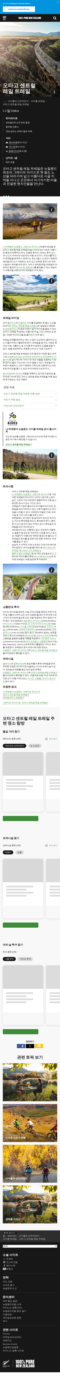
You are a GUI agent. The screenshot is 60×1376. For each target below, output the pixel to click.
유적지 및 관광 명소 (25, 267)
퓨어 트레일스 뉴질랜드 (37, 641)
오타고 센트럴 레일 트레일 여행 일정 (21, 394)
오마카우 (37, 357)
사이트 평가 (9, 1285)
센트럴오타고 (11, 329)
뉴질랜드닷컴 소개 (12, 1304)
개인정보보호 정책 (12, 1318)
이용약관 (7, 1314)
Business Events (10, 1344)
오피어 (27, 357)
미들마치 (22, 323)
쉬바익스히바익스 (27, 629)
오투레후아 (48, 357)
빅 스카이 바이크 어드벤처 (40, 624)
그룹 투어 (9, 959)
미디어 (6, 1334)
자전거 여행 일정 (11, 400)
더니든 (12, 147)
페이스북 (10, 1266)
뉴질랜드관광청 (10, 1347)
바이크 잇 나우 (9, 624)
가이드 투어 (25, 959)
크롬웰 (38, 678)
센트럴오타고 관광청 (13, 697)
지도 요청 (7, 1282)
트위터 (9, 1259)
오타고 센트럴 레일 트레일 (25, 326)
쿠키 (5, 1321)
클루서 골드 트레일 (22, 553)
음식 (53, 253)
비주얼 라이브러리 (12, 1337)
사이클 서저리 (26, 627)
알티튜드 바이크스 (33, 621)
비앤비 (8, 852)
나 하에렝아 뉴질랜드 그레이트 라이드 (21, 246)
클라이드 (11, 323)
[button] (4, 18)
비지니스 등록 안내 (12, 1308)
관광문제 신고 (10, 1288)
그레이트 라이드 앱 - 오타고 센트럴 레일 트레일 (25, 702)
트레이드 (7, 1340)
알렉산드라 (14, 151)
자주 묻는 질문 (10, 1301)
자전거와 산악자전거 (13, 406)
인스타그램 (11, 1262)
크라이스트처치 (43, 635)
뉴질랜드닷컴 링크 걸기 (14, 1311)
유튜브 (9, 1269)
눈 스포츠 (34, 746)
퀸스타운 (13, 142)
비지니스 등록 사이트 (13, 1351)
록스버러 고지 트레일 (30, 550)
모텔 (19, 852)
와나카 (19, 373)
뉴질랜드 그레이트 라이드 (16, 650)
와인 (7, 255)
